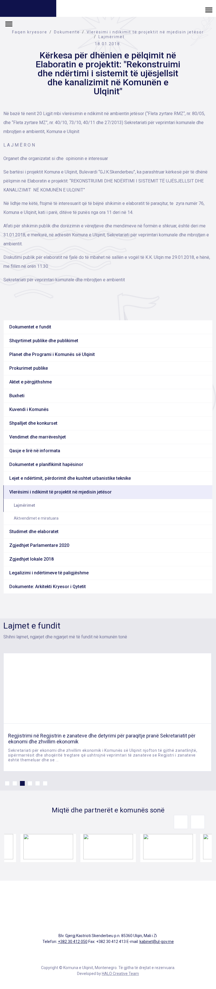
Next (198, 822)
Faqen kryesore (29, 32)
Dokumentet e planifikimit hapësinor (46, 464)
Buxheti (16, 395)
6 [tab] (45, 783)
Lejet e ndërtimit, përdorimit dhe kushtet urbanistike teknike (70, 478)
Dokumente (67, 32)
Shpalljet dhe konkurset (33, 423)
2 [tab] (14, 783)
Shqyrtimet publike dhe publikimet (43, 340)
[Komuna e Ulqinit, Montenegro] (28, 9)
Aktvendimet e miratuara (36, 518)
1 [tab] (7, 783)
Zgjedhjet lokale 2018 (31, 559)
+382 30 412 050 (72, 941)
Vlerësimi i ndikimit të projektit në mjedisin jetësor (145, 32)
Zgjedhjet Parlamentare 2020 (39, 545)
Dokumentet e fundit (30, 327)
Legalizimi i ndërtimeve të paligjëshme (49, 572)
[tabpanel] (107, 712)
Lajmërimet (111, 37)
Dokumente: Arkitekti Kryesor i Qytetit (47, 586)
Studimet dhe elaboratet (33, 531)
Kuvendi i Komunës (29, 409)
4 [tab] (30, 783)
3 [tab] (22, 783)
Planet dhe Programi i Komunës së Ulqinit (52, 354)
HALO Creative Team (120, 973)
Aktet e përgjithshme (30, 382)
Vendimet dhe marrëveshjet (37, 437)
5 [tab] (37, 783)
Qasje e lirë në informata (34, 450)
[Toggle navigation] (209, 10)
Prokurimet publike (28, 368)
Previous (181, 822)
